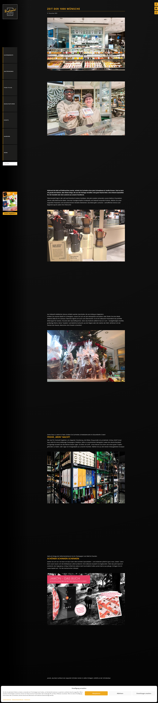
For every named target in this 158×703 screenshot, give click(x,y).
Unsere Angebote (10, 213)
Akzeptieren (96, 693)
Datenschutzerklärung (17, 699)
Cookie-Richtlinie (7, 699)
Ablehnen (120, 693)
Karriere (7, 136)
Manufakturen (9, 104)
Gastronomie (8, 71)
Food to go (8, 87)
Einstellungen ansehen (144, 693)
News (6, 152)
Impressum (27, 699)
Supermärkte (8, 55)
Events (6, 120)
